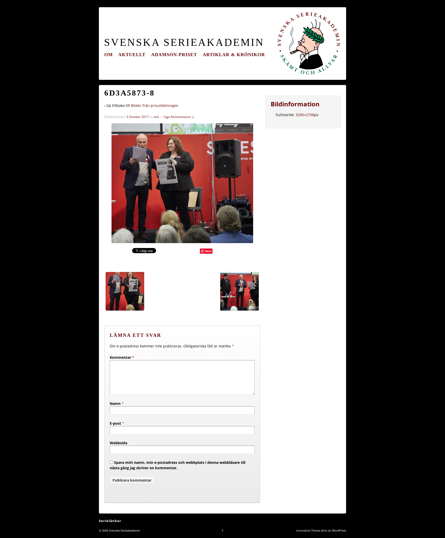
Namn (115, 403)
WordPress (339, 530)
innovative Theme (308, 530)
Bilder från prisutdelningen (154, 105)
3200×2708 (305, 114)
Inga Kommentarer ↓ (179, 117)
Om (108, 54)
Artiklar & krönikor (234, 54)
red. (156, 117)
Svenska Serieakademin (184, 42)
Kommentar (122, 357)
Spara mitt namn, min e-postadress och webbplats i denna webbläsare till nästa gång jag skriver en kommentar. (177, 465)
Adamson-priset (174, 54)
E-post (115, 423)
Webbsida (118, 442)
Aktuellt (132, 54)
